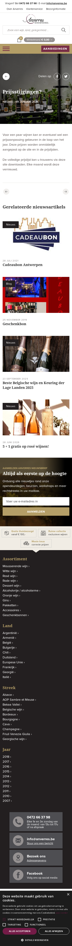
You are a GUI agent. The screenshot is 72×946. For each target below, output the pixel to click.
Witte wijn (9, 571)
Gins (6, 600)
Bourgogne (10, 719)
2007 (6, 800)
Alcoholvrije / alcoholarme (20, 590)
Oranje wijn (10, 595)
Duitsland (9, 657)
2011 (6, 791)
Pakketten (9, 605)
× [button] (68, 894)
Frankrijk (9, 667)
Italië (6, 677)
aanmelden (36, 511)
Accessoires (11, 610)
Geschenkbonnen (15, 615)
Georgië (8, 672)
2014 (6, 776)
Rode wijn (9, 580)
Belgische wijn (12, 709)
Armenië (8, 637)
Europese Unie (13, 662)
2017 (6, 761)
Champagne (11, 729)
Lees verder (62, 912)
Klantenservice (34, 9)
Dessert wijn (11, 585)
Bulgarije (9, 647)
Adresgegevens (36, 860)
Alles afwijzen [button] (54, 931)
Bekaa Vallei (11, 704)
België (7, 642)
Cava (6, 724)
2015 (6, 771)
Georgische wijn (14, 739)
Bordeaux (9, 714)
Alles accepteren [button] (19, 931)
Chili (6, 652)
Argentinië (10, 633)
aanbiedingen (55, 48)
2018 (6, 756)
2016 (6, 766)
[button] (36, 940)
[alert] (36, 918)
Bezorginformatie (56, 9)
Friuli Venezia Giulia (16, 734)
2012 (6, 786)
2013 (6, 781)
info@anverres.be (56, 3)
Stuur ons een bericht (40, 843)
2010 (6, 796)
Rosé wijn (9, 576)
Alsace (7, 694)
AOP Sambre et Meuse (18, 699)
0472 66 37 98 (28, 3)
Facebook (35, 873)
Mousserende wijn (15, 566)
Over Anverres (15, 9)
